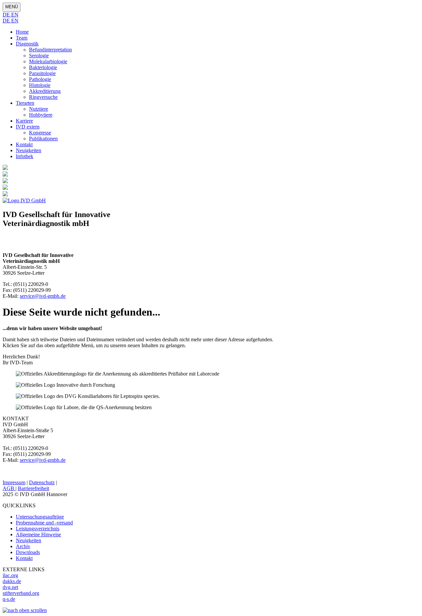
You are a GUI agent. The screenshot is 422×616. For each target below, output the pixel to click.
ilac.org (10, 575)
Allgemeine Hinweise (38, 534)
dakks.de (12, 581)
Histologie (39, 85)
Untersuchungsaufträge (40, 516)
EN (14, 14)
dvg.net (10, 587)
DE (7, 14)
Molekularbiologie (48, 61)
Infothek (24, 156)
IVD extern (28, 126)
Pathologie (40, 79)
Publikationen (43, 138)
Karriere (24, 121)
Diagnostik (27, 43)
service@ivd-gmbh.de (43, 296)
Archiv (23, 546)
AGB (9, 488)
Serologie (39, 55)
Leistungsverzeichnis (37, 528)
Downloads (28, 552)
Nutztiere (38, 109)
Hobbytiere (40, 115)
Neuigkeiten (28, 150)
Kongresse (40, 132)
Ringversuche (43, 97)
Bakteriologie (43, 67)
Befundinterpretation (50, 49)
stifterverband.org (21, 593)
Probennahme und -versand (44, 522)
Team (21, 38)
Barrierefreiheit (33, 488)
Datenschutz (42, 482)
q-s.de (9, 599)
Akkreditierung (45, 91)
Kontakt (24, 144)
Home (22, 32)
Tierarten (25, 103)
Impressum (14, 482)
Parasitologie (42, 73)
